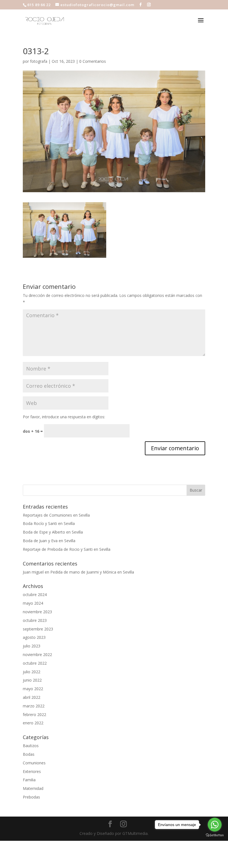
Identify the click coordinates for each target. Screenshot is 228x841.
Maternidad (33, 788)
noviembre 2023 (37, 611)
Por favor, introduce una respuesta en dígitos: (64, 416)
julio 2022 (31, 671)
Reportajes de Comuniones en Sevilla (56, 515)
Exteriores (32, 771)
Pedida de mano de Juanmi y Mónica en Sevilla (92, 572)
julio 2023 (31, 646)
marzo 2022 (33, 706)
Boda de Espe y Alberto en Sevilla (53, 532)
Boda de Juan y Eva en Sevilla (49, 540)
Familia (29, 779)
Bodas (28, 754)
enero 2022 (33, 722)
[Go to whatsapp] (215, 825)
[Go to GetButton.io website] (215, 835)
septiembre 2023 (38, 629)
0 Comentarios (92, 61)
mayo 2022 (33, 688)
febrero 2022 (34, 714)
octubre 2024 (35, 594)
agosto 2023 (34, 637)
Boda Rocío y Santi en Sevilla (49, 523)
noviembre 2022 (37, 654)
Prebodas (31, 797)
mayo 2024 (33, 603)
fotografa (38, 61)
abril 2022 (31, 697)
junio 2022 (32, 680)
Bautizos (31, 745)
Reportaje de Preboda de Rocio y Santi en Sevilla (66, 549)
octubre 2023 (35, 620)
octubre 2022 (35, 663)
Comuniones (34, 762)
